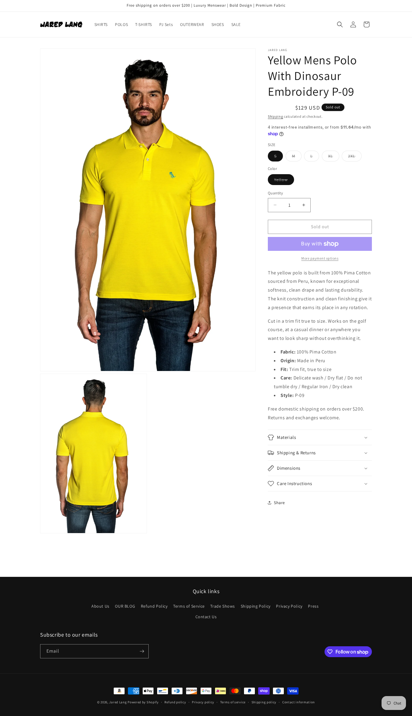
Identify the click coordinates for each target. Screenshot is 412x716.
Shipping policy (264, 702)
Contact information (298, 702)
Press (313, 606)
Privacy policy (203, 702)
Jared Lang (118, 702)
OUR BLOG (125, 606)
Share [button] (279, 502)
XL (333, 157)
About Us (100, 606)
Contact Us (206, 616)
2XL (355, 157)
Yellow (284, 181)
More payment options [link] (319, 258)
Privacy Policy (289, 606)
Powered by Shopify (143, 702)
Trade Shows (222, 606)
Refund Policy (154, 606)
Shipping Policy (256, 606)
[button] (340, 24)
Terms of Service (189, 606)
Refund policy (175, 702)
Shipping (275, 116)
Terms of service (233, 702)
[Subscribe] (141, 651)
